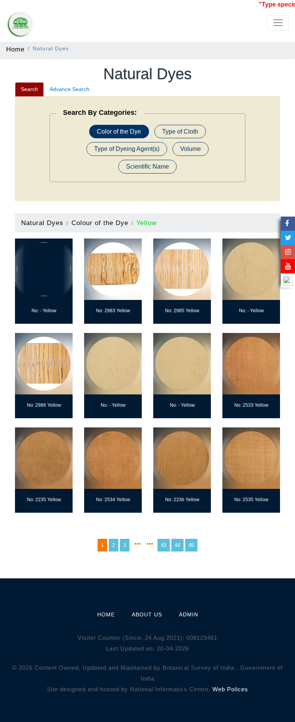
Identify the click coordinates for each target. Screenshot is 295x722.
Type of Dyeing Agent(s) (126, 149)
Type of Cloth (180, 131)
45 (191, 545)
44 (177, 545)
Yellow (146, 223)
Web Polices (230, 689)
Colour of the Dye (99, 223)
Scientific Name (147, 166)
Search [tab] (29, 89)
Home (15, 49)
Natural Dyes (42, 223)
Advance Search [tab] (69, 89)
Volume (190, 149)
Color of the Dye (119, 131)
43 (163, 545)
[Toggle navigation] (278, 22)
